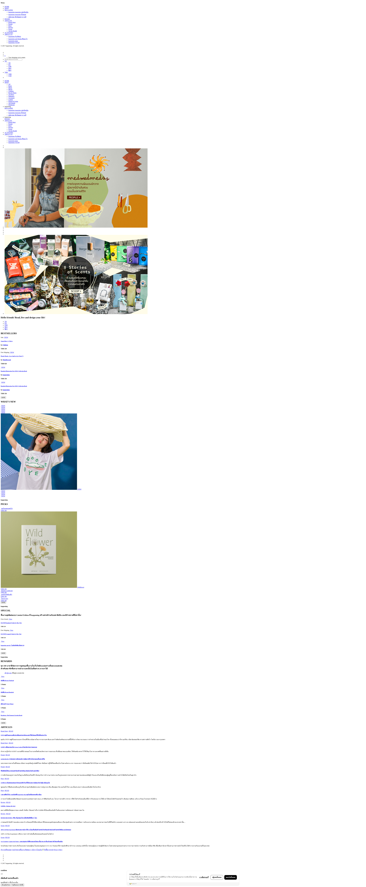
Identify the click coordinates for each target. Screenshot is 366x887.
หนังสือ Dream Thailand (7, 680)
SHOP (7, 8)
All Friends (11, 103)
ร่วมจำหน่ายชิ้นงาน (18, 850)
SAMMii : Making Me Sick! (8, 806)
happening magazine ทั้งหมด (17, 14)
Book (10, 86)
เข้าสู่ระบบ (8, 673)
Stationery (11, 96)
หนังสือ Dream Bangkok (7, 692)
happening (6, 375)
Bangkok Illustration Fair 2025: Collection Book (14, 386)
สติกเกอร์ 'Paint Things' (7, 704)
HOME (7, 6)
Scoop (10, 29)
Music (10, 87)
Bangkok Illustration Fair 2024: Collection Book (14, 371)
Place (10, 26)
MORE (3, 397)
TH (9, 63)
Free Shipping (5, 352)
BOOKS (7, 19)
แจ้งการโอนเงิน (37, 850)
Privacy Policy (58, 850)
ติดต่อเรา (28, 850)
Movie (10, 89)
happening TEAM (13, 42)
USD (10, 76)
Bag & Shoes (12, 93)
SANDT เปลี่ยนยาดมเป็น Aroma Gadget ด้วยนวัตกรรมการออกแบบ (19, 747)
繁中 (9, 70)
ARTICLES (8, 20)
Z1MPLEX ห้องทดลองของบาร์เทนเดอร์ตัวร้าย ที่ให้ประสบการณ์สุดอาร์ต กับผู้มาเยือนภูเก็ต (25, 782)
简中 (9, 68)
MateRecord (7, 360)
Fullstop (5, 345)
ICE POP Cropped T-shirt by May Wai (11, 634)
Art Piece (11, 94)
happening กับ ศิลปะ (14, 36)
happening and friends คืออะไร (18, 39)
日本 (9, 66)
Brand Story (12, 22)
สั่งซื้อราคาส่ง (48, 850)
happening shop (13, 41)
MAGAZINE (9, 10)
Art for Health (12, 31)
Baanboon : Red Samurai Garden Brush (11, 715)
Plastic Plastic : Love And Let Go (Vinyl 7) (12, 356)
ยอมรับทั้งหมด (230, 877)
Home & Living (13, 101)
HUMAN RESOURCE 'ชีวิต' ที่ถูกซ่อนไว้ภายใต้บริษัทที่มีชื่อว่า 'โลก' (19, 818)
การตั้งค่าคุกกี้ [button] (204, 877)
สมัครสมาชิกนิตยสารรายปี (17, 17)
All (9, 84)
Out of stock (4, 619)
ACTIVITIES (9, 32)
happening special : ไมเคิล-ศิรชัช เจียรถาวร (12, 645)
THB (10, 74)
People (10, 24)
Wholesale (11, 105)
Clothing (11, 91)
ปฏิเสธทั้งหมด (216, 877)
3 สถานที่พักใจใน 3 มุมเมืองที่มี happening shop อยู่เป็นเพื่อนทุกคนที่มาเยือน (21, 794)
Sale (2, 337)
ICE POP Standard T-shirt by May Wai (11, 623)
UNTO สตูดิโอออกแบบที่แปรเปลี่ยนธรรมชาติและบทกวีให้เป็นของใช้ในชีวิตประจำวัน (24, 735)
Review (10, 27)
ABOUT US (8, 34)
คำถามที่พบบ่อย (6, 850)
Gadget (10, 99)
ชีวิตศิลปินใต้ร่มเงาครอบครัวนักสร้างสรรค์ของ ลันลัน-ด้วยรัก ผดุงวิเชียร (20, 771)
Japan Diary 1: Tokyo (7, 341)
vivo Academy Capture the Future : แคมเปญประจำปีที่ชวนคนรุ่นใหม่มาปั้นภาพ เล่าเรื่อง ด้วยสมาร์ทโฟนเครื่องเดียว (32, 841)
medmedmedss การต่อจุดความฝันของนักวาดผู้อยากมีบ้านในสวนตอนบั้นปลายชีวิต (23, 759)
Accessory (11, 98)
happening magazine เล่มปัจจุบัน (18, 12)
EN (9, 64)
